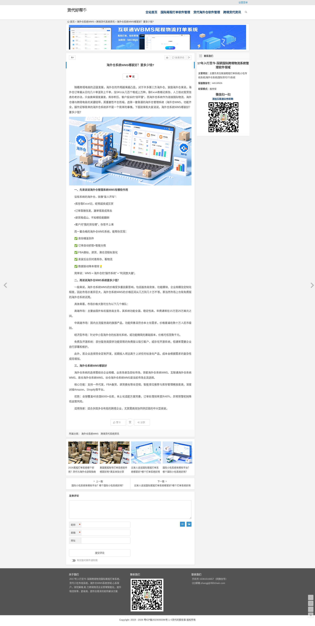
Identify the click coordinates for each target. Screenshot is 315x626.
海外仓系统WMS (85, 21)
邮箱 (75, 533)
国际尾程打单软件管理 (175, 12)
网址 (73, 540)
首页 (72, 21)
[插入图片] (189, 524)
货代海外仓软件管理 (206, 12)
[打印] (167, 57)
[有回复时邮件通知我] (73, 560)
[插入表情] (182, 524)
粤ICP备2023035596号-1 (157, 619)
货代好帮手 (77, 10)
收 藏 (130, 76)
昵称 (75, 525)
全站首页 (151, 12)
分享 (142, 422)
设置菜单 (243, 2)
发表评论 (179, 57)
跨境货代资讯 (232, 12)
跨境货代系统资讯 (105, 21)
